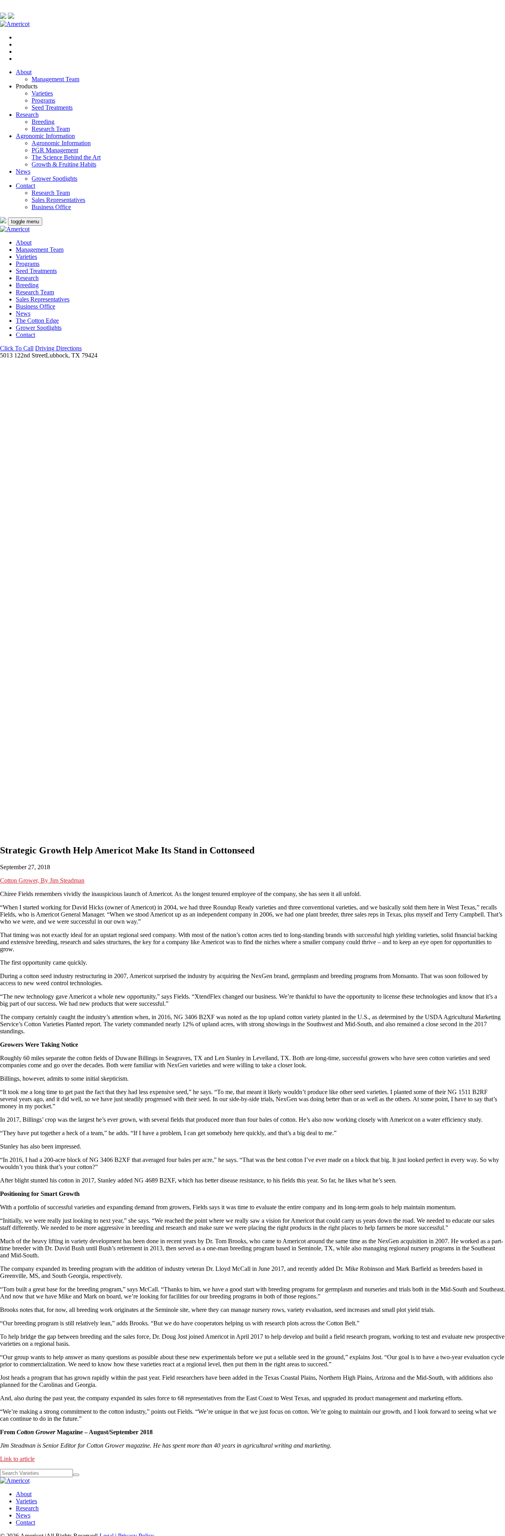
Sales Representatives (58, 199)
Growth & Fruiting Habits (64, 164)
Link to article (17, 1459)
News (23, 171)
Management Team (55, 79)
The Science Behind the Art (66, 157)
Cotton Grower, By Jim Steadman (42, 880)
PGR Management (55, 150)
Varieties (42, 93)
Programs (43, 100)
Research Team (51, 128)
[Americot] (15, 24)
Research (27, 114)
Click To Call (17, 348)
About (24, 72)
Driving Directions (58, 348)
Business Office (51, 207)
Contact (25, 185)
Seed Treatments (52, 107)
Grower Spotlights (54, 178)
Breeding (43, 121)
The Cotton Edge (37, 320)
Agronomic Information (45, 136)
